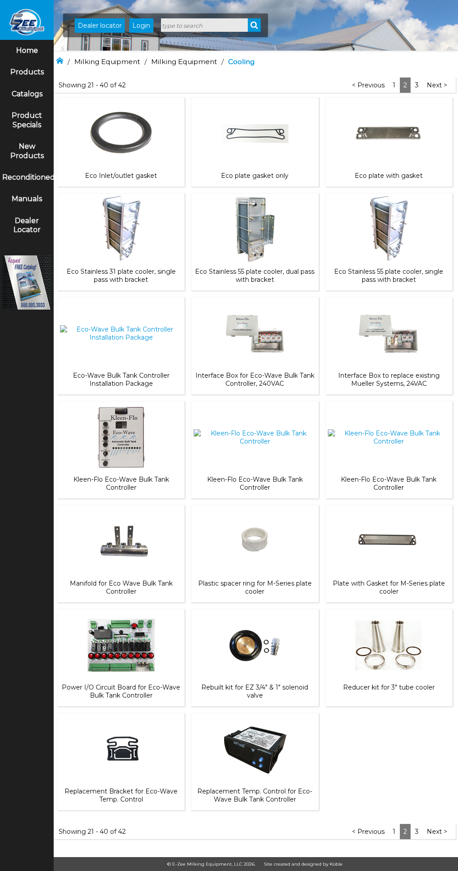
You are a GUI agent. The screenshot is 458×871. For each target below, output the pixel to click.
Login (141, 26)
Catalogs (27, 94)
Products (27, 72)
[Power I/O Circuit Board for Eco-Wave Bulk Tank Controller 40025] (121, 645)
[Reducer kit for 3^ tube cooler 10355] (388, 645)
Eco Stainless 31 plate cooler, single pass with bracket (121, 275)
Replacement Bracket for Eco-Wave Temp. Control (121, 795)
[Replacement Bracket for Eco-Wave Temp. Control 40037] (121, 749)
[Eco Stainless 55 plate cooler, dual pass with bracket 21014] (255, 229)
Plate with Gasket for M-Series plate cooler (389, 587)
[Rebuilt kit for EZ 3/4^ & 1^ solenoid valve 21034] (254, 645)
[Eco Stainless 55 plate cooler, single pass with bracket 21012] (389, 229)
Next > (437, 85)
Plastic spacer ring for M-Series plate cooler (255, 587)
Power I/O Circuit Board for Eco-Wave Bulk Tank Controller (121, 691)
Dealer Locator (27, 225)
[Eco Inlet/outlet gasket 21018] (121, 133)
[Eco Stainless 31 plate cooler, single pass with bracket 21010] (121, 229)
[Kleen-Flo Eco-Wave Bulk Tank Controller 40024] (389, 437)
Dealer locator (100, 26)
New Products (27, 151)
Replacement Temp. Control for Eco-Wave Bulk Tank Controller (254, 795)
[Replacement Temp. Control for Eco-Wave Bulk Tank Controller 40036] (254, 749)
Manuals (27, 198)
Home (27, 50)
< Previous (368, 85)
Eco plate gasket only (254, 176)
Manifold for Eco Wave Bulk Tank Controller (121, 587)
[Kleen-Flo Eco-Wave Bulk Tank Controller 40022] (255, 437)
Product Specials (27, 120)
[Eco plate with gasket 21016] (388, 133)
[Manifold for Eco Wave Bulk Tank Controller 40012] (121, 541)
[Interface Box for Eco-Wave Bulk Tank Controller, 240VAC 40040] (254, 333)
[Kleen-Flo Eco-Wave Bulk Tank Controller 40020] (121, 437)
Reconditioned (28, 177)
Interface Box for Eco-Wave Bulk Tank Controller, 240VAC (254, 379)
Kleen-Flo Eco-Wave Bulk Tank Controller (121, 483)
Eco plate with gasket (389, 176)
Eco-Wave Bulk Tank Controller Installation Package (121, 379)
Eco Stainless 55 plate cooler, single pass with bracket (388, 275)
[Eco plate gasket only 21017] (254, 133)
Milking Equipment (107, 61)
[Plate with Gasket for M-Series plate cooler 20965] (388, 541)
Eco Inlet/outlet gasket (121, 176)
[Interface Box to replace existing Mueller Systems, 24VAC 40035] (388, 333)
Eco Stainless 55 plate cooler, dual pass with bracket (254, 275)
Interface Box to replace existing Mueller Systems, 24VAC (389, 379)
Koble (336, 864)
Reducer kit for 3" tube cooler (389, 687)
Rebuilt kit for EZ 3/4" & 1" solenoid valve (254, 691)
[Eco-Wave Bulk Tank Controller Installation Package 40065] (121, 333)
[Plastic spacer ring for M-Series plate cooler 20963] (254, 541)
